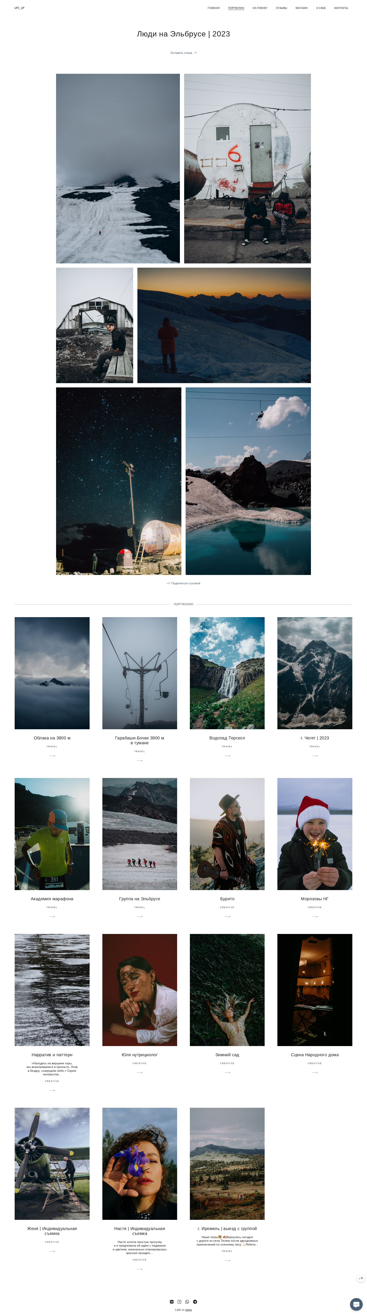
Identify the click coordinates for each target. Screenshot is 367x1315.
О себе (321, 8)
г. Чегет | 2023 (315, 738)
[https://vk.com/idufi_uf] (172, 1302)
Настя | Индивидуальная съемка (139, 1231)
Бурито (227, 898)
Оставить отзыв (181, 52)
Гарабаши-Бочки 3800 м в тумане (139, 740)
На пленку (260, 8)
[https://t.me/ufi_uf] (195, 1302)
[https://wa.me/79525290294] (187, 1302)
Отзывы (281, 8)
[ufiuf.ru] (19, 8)
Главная (214, 8)
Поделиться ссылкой (185, 583)
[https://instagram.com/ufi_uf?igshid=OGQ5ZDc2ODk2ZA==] (179, 1302)
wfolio (188, 1309)
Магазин (302, 8)
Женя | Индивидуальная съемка (52, 1231)
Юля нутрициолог (140, 1054)
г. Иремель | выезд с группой (227, 1228)
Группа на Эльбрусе (139, 898)
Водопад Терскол (227, 738)
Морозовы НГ (315, 898)
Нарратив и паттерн (52, 1054)
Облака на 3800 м (52, 738)
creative (227, 907)
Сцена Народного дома (315, 1054)
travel (52, 746)
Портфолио (236, 8)
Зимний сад (227, 1054)
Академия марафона (52, 898)
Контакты (341, 8)
